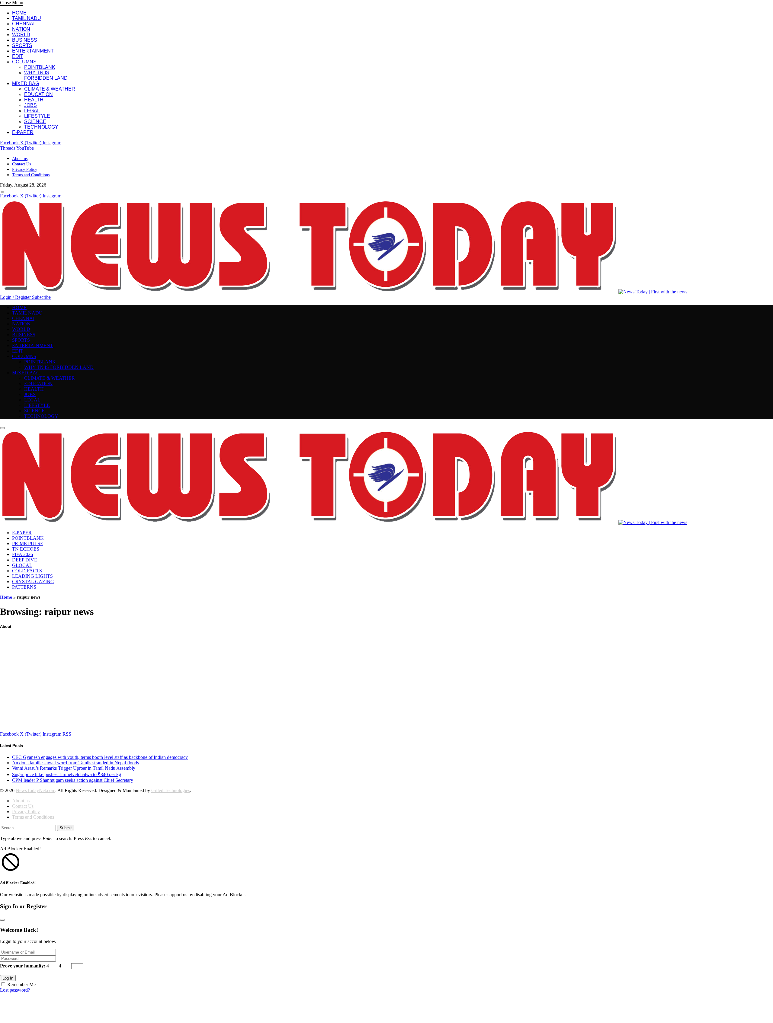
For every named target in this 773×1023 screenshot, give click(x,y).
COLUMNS (24, 61)
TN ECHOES (25, 548)
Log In (7, 978)
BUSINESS (24, 40)
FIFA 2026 (22, 554)
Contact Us (21, 164)
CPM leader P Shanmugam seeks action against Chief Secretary (72, 780)
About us (19, 158)
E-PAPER (23, 132)
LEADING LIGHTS (32, 576)
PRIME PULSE (27, 543)
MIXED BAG (25, 83)
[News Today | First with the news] (343, 291)
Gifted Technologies (170, 790)
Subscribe (41, 297)
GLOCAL (22, 565)
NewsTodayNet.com (35, 790)
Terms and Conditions (31, 175)
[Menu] (2, 192)
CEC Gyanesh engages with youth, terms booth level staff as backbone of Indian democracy (100, 757)
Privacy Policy (24, 169)
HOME (19, 12)
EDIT (17, 56)
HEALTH (33, 99)
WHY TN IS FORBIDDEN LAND (46, 75)
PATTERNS (24, 587)
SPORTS (22, 45)
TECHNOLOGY (41, 126)
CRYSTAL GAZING (33, 581)
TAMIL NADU (26, 18)
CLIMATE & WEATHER (49, 88)
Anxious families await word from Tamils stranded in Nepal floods (75, 762)
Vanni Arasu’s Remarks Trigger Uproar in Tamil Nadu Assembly (73, 768)
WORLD (21, 34)
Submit (65, 828)
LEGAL (32, 110)
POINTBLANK (39, 67)
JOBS (30, 105)
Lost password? (15, 990)
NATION (21, 29)
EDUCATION (38, 94)
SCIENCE (35, 121)
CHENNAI (23, 23)
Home (6, 597)
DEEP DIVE (24, 559)
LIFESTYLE (37, 116)
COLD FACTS (27, 570)
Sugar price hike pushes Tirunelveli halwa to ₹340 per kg (66, 774)
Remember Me (21, 984)
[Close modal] (2, 920)
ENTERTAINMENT (33, 50)
